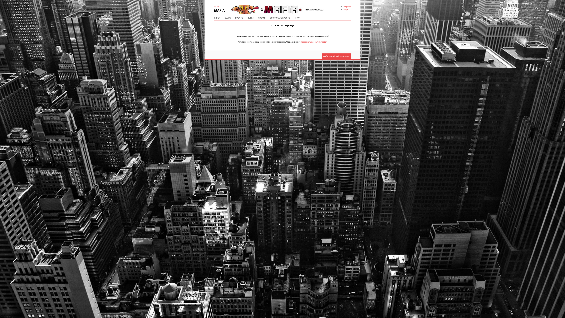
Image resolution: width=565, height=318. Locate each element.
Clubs (228, 18)
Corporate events (280, 18)
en (215, 6)
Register (347, 6)
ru (218, 6)
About (261, 18)
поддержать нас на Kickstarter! (314, 42)
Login (346, 9)
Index (217, 18)
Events (239, 18)
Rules (250, 18)
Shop (297, 18)
